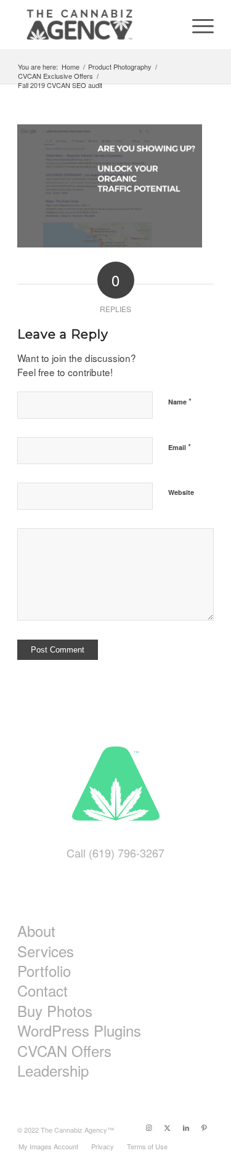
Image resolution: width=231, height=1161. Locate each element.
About (36, 931)
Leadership (53, 1070)
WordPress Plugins (79, 1030)
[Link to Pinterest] (204, 1127)
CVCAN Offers (64, 1051)
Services (45, 951)
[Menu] (197, 24)
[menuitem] (197, 24)
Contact (42, 990)
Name (180, 401)
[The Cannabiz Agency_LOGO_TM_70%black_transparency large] (95, 24)
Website (181, 492)
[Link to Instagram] (149, 1127)
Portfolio (44, 971)
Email (179, 446)
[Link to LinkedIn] (186, 1127)
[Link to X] (167, 1127)
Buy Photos (54, 1011)
